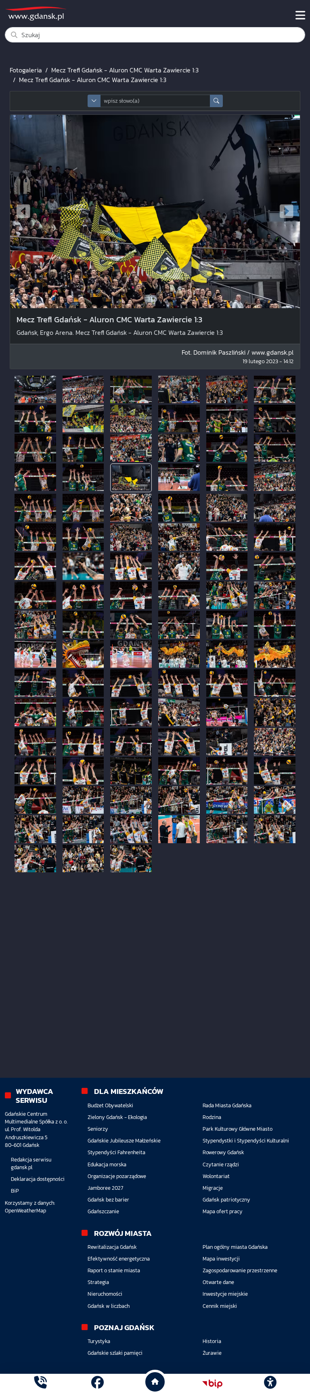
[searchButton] (216, 101)
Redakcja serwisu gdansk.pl (31, 1163)
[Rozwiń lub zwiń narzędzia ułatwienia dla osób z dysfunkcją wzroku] (270, 1384)
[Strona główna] (40, 1383)
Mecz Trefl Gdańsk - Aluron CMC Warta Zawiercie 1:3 (125, 70)
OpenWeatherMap (25, 1210)
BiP (15, 1191)
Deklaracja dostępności (38, 1179)
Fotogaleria (26, 70)
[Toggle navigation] (300, 15)
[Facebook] (97, 1383)
